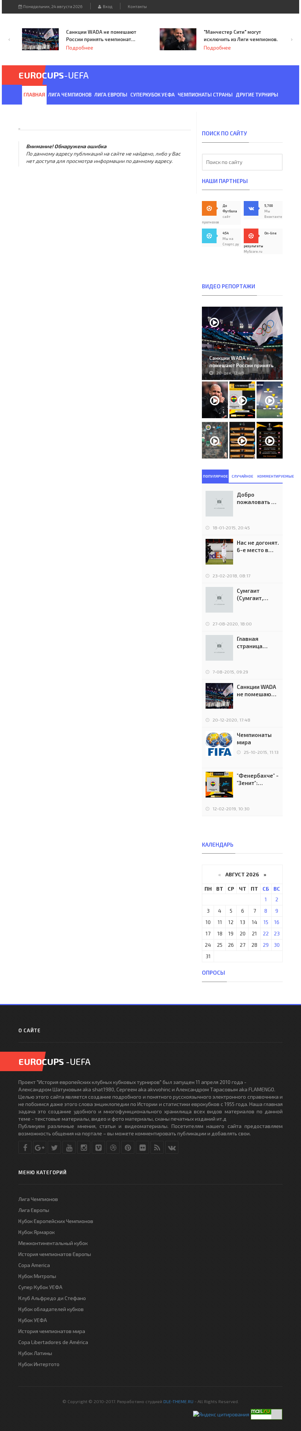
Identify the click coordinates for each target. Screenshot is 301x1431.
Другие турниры (257, 95)
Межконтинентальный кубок (53, 1243)
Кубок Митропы (37, 1276)
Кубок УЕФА (32, 1320)
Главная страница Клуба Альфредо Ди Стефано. (255, 642)
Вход (106, 6)
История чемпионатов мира (51, 1331)
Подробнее (143, 48)
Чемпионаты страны (205, 95)
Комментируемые (270, 476)
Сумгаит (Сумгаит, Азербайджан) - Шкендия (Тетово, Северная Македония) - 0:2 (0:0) (256, 594)
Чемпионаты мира (254, 738)
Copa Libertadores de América (53, 1342)
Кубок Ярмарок (36, 1232)
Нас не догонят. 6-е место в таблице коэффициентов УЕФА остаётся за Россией (258, 546)
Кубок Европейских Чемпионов (55, 1221)
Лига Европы (110, 95)
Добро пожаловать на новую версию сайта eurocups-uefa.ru (257, 498)
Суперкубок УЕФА (152, 95)
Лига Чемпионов (38, 1199)
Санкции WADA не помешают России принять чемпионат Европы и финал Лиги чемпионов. (256, 690)
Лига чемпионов (69, 95)
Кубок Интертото (38, 1364)
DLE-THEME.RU (178, 1401)
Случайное (242, 476)
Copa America (34, 1265)
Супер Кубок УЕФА (40, 1287)
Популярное (215, 476)
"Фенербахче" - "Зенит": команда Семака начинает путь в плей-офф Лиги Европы (258, 779)
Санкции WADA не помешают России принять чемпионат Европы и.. (241, 365)
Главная (34, 95)
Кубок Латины (35, 1353)
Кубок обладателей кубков (51, 1309)
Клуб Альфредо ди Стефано (52, 1298)
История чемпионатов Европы (54, 1254)
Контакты (137, 6)
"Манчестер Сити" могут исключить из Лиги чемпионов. (166, 35)
